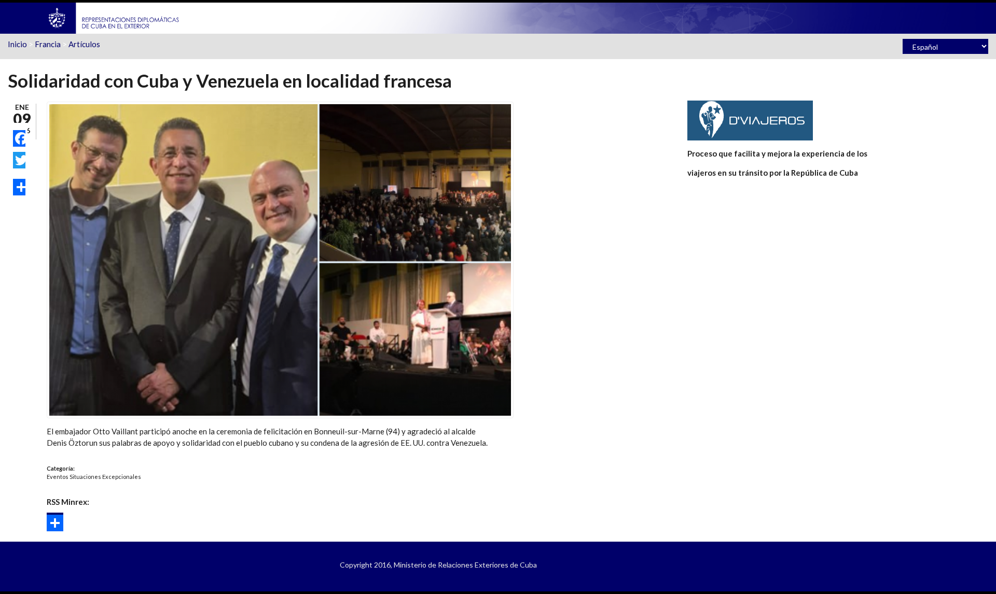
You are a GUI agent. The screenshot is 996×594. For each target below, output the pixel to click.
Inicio (17, 44)
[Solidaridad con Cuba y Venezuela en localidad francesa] (280, 258)
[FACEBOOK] (19, 138)
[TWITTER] (19, 160)
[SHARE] (19, 187)
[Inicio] (114, 17)
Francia (48, 44)
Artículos (84, 44)
